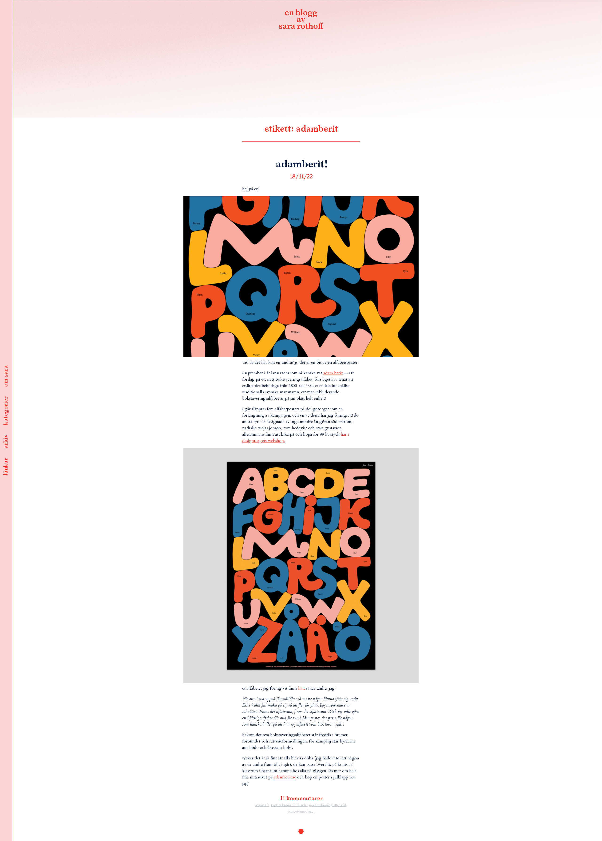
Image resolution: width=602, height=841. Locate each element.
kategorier (6, 410)
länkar (6, 467)
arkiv (6, 441)
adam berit (333, 373)
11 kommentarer (301, 799)
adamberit (262, 805)
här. (301, 688)
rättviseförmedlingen (301, 811)
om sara (6, 376)
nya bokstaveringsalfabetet (327, 805)
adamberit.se (285, 777)
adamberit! (301, 165)
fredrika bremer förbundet (289, 805)
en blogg (301, 20)
